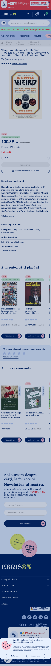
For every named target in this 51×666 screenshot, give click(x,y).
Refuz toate (15, 656)
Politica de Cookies (26, 650)
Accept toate (35, 656)
